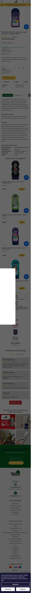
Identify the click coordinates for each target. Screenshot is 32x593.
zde (2, 580)
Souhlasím (23, 589)
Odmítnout (8, 589)
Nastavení (15, 584)
